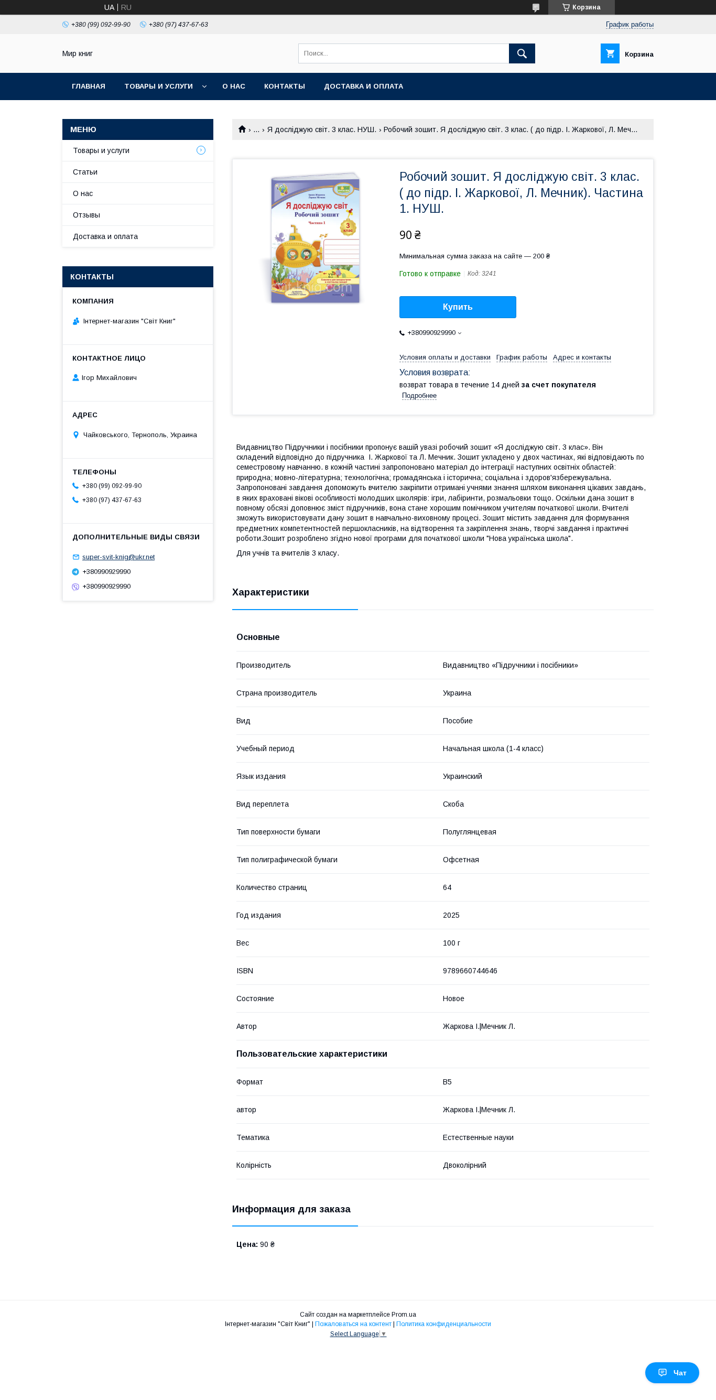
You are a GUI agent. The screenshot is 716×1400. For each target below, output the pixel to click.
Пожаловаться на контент (353, 1324)
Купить (458, 306)
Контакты (284, 86)
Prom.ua (404, 1314)
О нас (233, 86)
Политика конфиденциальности (443, 1324)
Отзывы (86, 215)
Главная (88, 86)
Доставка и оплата (363, 86)
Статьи (85, 172)
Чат (680, 1373)
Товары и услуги (158, 86)
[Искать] (522, 53)
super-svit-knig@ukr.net (118, 557)
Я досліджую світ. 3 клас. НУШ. (321, 129)
